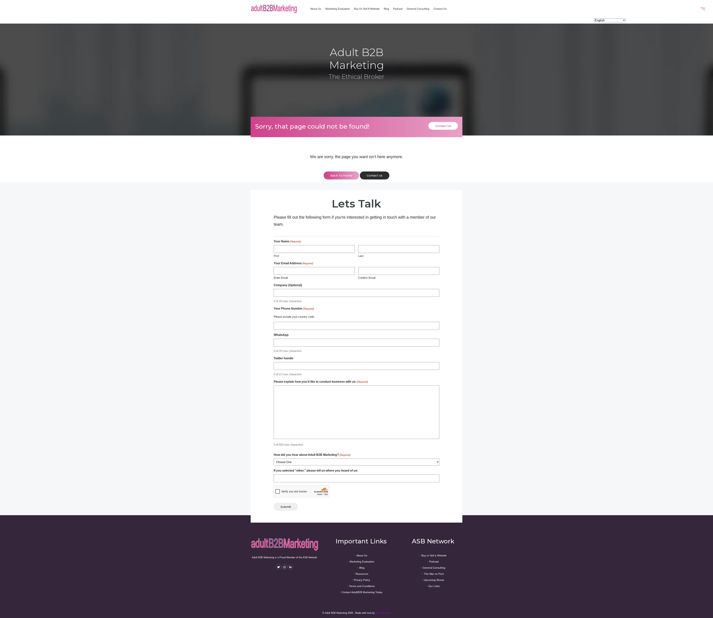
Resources (362, 573)
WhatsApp (281, 334)
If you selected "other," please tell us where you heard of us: (316, 470)
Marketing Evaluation (337, 8)
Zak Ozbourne (383, 613)
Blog (386, 8)
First (276, 255)
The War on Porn (434, 573)
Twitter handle (283, 358)
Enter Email (281, 277)
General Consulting (418, 8)
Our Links (434, 586)
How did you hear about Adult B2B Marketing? (312, 454)
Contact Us (440, 8)
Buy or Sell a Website (367, 8)
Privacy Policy (362, 579)
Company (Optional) (288, 285)
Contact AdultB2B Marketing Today (362, 592)
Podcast (398, 8)
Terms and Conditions (362, 586)
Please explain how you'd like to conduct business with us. (321, 381)
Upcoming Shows (434, 579)
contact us (374, 175)
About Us (315, 8)
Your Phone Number (294, 308)
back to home (341, 175)
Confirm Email (366, 277)
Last (360, 255)
